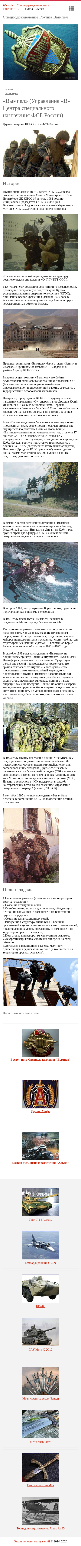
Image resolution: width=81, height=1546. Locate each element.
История (9, 89)
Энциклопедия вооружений (32, 1541)
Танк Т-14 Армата (40, 1219)
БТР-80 (40, 1306)
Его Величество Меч (40, 1485)
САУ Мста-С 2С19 (40, 1349)
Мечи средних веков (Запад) (40, 1398)
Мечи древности (40, 1441)
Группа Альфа (40, 1111)
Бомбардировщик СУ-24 (40, 1263)
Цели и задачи (11, 93)
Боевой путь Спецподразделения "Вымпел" (40, 1059)
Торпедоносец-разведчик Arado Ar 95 (41, 1528)
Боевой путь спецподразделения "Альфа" (40, 1162)
